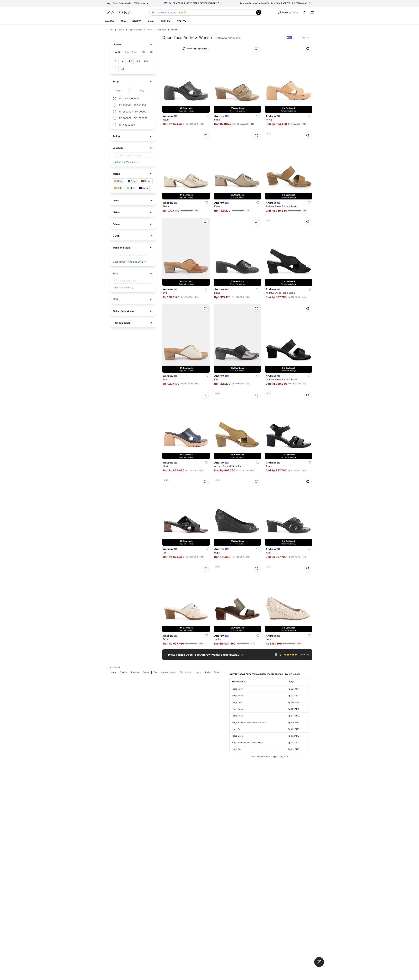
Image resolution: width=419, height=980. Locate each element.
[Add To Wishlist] (206, 116)
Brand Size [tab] (131, 52)
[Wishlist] (304, 12)
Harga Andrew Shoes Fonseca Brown (249, 722)
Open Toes (161, 29)
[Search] (258, 12)
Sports (136, 21)
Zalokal (123, 672)
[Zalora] (119, 12)
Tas (155, 672)
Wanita (109, 21)
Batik (207, 672)
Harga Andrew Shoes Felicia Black (247, 742)
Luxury (165, 21)
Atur (304, 37)
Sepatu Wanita (135, 29)
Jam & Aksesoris (168, 672)
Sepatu (146, 672)
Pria (123, 21)
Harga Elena (237, 709)
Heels (149, 29)
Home (110, 29)
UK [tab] (151, 52)
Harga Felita (237, 695)
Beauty (181, 21)
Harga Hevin (237, 689)
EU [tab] (143, 52)
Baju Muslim (185, 672)
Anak (151, 21)
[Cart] (312, 12)
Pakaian (135, 672)
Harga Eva (236, 729)
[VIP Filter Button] (289, 37)
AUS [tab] (117, 52)
